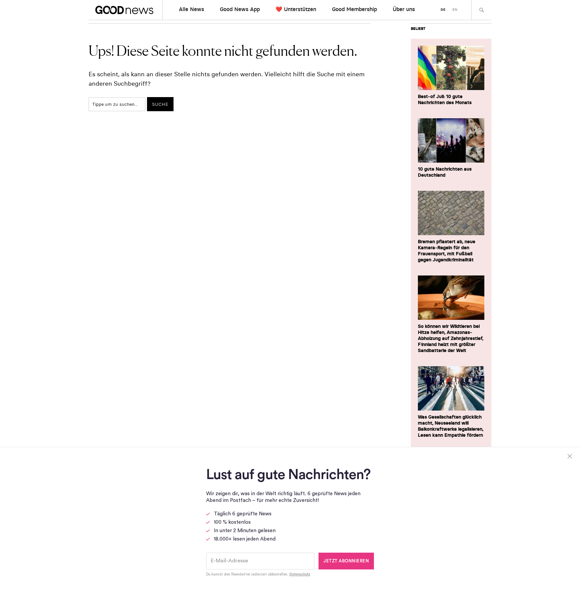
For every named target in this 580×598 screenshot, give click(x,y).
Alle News (191, 9)
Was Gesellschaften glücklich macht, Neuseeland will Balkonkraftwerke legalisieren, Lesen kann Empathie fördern (450, 426)
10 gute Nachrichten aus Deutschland (445, 172)
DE (443, 9)
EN (454, 9)
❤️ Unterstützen (296, 9)
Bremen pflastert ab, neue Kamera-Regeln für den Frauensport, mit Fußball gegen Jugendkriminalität (446, 251)
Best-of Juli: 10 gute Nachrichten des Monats (445, 99)
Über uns (404, 9)
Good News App (240, 9)
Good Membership (354, 9)
